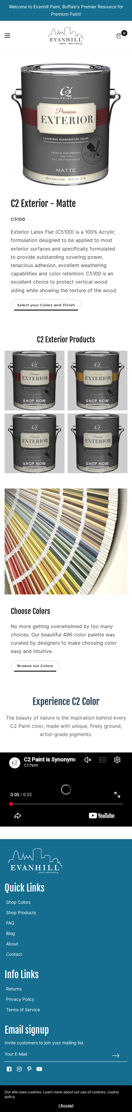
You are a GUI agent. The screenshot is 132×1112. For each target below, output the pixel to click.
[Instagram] (19, 1069)
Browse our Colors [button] (35, 666)
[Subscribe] (119, 1055)
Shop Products (21, 912)
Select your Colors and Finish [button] (46, 305)
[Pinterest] (29, 1069)
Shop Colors (18, 902)
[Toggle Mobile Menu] (11, 36)
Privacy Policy (20, 999)
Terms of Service (23, 1009)
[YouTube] (39, 1069)
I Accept (66, 1105)
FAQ (10, 922)
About (12, 943)
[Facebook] (9, 1069)
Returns (13, 988)
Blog (10, 933)
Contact (14, 954)
